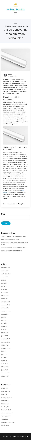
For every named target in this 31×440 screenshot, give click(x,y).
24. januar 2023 (12, 76)
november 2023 (5, 342)
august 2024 (4, 314)
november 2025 (5, 267)
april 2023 (4, 360)
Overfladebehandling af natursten (10, 239)
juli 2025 (3, 280)
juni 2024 (3, 320)
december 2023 (5, 339)
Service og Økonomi (6, 413)
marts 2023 (4, 364)
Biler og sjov (4, 388)
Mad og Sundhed (6, 410)
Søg (3, 213)
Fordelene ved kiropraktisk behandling (11, 250)
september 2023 (5, 348)
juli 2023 (3, 351)
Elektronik (4, 394)
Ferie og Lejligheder (6, 397)
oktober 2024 (4, 308)
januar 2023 (4, 370)
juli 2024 (3, 317)
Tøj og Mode (4, 419)
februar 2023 (4, 367)
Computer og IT (5, 391)
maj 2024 (3, 323)
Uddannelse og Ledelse (7, 422)
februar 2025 (4, 295)
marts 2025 (4, 292)
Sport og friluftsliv (6, 416)
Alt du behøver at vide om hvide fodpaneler (16, 26)
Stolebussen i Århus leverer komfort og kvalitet (14, 247)
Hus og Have (21, 204)
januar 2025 (4, 298)
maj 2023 (3, 357)
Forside (15, 23)
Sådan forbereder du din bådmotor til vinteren (13, 236)
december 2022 (5, 373)
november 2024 (5, 305)
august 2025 (4, 277)
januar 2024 (4, 336)
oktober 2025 (4, 271)
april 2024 (4, 326)
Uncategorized (5, 425)
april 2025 (4, 289)
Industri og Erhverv (6, 407)
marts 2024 (4, 329)
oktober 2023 (4, 345)
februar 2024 (4, 332)
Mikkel (10, 74)
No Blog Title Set (15, 9)
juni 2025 (3, 283)
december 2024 (5, 302)
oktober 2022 (4, 376)
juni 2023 (3, 354)
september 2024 (5, 311)
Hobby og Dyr (5, 400)
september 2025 (5, 274)
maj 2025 (3, 286)
